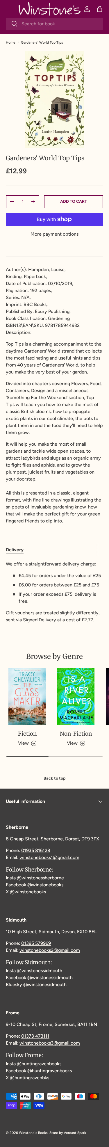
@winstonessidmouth (39, 970)
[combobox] (54, 24)
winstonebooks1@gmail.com (49, 857)
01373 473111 (35, 1036)
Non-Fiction (76, 733)
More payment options (54, 234)
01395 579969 (36, 943)
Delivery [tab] (15, 549)
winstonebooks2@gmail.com (49, 950)
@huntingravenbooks (39, 1063)
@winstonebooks (45, 885)
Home (10, 42)
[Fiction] (27, 696)
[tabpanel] (54, 592)
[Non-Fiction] (76, 696)
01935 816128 (35, 850)
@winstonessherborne (40, 878)
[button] (99, 9)
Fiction (27, 733)
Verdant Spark (75, 1133)
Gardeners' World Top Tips (42, 42)
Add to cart (73, 201)
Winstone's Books (33, 1133)
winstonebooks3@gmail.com (49, 1043)
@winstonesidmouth (45, 984)
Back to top (54, 778)
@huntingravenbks (29, 1077)
